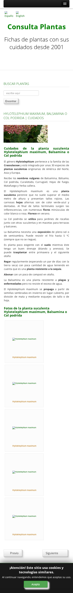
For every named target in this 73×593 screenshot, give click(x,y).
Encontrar (10, 101)
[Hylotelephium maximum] (24, 339)
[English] (20, 14)
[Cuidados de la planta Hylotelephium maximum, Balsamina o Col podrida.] (26, 133)
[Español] (9, 14)
